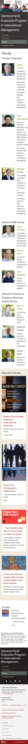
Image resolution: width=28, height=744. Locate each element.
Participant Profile (8, 45)
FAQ (24, 705)
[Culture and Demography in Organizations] (14, 462)
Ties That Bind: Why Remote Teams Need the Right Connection (13, 530)
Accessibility (5, 722)
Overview (5, 35)
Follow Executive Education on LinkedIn (13, 710)
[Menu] (2, 2)
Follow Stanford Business (9, 713)
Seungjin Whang (21, 170)
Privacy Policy (6, 729)
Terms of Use (5, 732)
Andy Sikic (15, 610)
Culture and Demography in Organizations (10, 487)
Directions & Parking (15, 705)
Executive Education (18, 1)
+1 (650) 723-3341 (17, 622)
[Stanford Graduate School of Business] (9, 2)
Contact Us (5, 705)
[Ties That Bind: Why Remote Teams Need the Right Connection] (14, 517)
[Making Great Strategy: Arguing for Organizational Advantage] (14, 394)
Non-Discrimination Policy (8, 726)
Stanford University (7, 735)
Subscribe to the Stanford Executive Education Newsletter (12, 717)
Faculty (4, 42)
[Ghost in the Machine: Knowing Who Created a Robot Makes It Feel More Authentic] (14, 563)
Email (13, 625)
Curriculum (5, 38)
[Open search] (26, 2)
